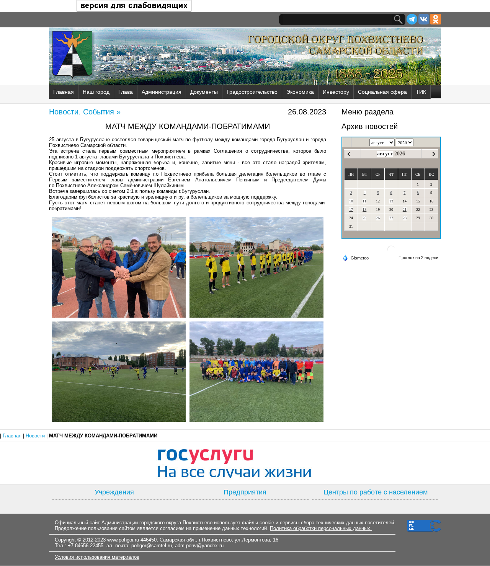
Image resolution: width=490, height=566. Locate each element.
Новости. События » (85, 112)
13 (391, 201)
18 (364, 209)
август (385, 154)
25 (364, 218)
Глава (125, 92)
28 (405, 218)
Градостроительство (252, 92)
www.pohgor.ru (123, 540)
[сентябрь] (434, 154)
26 (378, 218)
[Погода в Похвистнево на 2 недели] (419, 257)
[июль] (348, 154)
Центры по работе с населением (375, 492)
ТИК (421, 92)
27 (391, 218)
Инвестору (336, 92)
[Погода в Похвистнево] (391, 252)
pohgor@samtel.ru (151, 545)
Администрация (161, 92)
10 (351, 201)
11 (364, 201)
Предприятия (245, 492)
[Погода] (355, 257)
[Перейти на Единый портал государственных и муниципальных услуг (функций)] (245, 463)
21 (405, 209)
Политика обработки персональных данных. (321, 528)
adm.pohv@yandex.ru (199, 545)
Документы (204, 92)
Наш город (96, 92)
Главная (63, 92)
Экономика (300, 92)
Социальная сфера (382, 92)
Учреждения (114, 492)
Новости (36, 436)
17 (351, 209)
